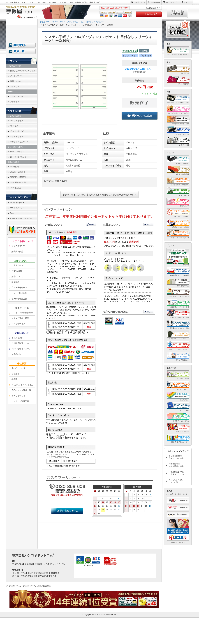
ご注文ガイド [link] (17, 265)
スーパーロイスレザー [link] (19, 157)
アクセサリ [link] (14, 86)
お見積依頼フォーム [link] (20, 343)
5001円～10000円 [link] (17, 172)
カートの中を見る (148, 14)
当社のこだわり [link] (18, 368)
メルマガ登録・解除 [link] (20, 318)
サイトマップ (170, 2)
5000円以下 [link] (15, 167)
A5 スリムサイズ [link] (16, 131)
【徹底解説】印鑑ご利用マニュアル (176, 473)
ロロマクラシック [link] (17, 152)
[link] (22, 385)
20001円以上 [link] (15, 188)
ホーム (186, 2)
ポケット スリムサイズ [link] (19, 142)
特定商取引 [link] (16, 282)
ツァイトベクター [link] (17, 202)
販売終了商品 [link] (17, 251)
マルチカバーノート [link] (18, 208)
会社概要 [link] (15, 374)
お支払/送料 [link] (17, 271)
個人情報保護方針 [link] (19, 299)
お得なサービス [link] (18, 323)
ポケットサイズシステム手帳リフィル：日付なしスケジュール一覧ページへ (99, 194)
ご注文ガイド (139, 2)
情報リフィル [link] (15, 81)
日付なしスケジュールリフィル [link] (22, 71)
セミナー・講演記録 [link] (20, 401)
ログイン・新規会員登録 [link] (22, 312)
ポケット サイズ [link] (16, 136)
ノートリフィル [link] (16, 76)
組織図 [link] (14, 379)
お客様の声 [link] (16, 354)
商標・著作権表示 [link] (19, 287)
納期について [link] (17, 276)
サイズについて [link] (18, 246)
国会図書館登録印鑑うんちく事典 (176, 457)
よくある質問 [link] (17, 337)
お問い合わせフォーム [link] (21, 349)
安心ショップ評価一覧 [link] (21, 390)
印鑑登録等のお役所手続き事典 (176, 465)
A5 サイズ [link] (14, 126)
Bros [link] (12, 213)
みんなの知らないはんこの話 (176, 481)
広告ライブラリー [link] (19, 396)
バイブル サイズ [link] (16, 121)
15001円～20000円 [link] (18, 182)
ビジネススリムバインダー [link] (21, 218)
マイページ (155, 2)
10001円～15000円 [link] (18, 177)
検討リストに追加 (142, 115)
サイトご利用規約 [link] (19, 293)
